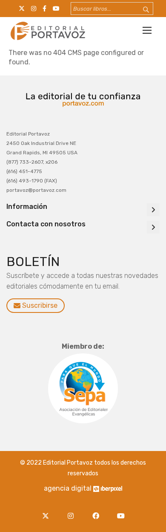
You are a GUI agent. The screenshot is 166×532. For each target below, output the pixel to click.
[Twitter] (47, 511)
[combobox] (112, 8)
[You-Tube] (120, 511)
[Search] (140, 10)
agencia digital (68, 488)
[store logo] (47, 30)
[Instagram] (72, 511)
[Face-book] (97, 511)
